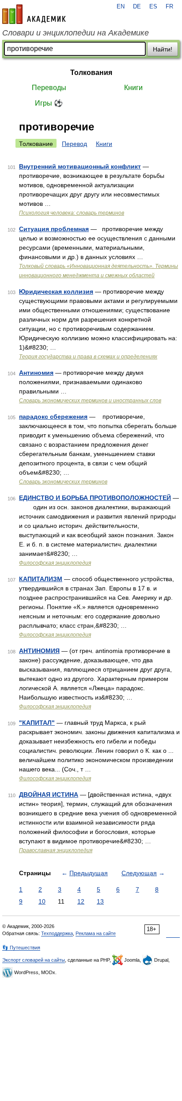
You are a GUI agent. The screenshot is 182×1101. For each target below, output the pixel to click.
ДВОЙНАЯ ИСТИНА (48, 794)
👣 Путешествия (21, 947)
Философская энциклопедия (55, 563)
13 (100, 901)
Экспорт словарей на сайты (33, 960)
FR (169, 7)
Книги (133, 87)
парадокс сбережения (53, 416)
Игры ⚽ (49, 103)
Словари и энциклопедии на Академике (75, 32)
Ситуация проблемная (54, 228)
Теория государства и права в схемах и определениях (88, 357)
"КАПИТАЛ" (37, 722)
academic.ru (34, 14)
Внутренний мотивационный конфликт (80, 166)
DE (137, 7)
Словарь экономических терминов (63, 482)
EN (121, 7)
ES (153, 7)
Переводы (49, 87)
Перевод (74, 143)
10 (42, 901)
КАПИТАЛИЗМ (40, 578)
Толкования (91, 72)
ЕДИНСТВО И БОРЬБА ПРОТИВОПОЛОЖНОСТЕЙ (95, 497)
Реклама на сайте (96, 933)
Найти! (162, 49)
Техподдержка (57, 933)
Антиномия (36, 372)
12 (80, 901)
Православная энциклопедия (55, 850)
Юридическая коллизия (56, 291)
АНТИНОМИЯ (39, 650)
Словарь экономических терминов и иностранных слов (90, 400)
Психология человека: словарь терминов (71, 213)
